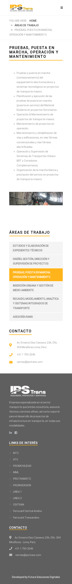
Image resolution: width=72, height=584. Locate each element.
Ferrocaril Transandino (26, 517)
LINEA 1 (17, 491)
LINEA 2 (17, 498)
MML (16, 472)
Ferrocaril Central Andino (27, 511)
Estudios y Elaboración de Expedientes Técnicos (31, 248)
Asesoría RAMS (23, 316)
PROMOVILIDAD (22, 465)
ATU (15, 459)
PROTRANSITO (22, 478)
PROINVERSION (22, 485)
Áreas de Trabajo (27, 25)
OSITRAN (18, 504)
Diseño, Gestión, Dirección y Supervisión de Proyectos (31, 261)
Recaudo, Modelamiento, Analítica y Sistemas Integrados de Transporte (36, 303)
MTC (16, 453)
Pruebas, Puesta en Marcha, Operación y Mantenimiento (32, 274)
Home (33, 20)
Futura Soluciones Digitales (44, 577)
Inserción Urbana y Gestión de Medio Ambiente (33, 288)
